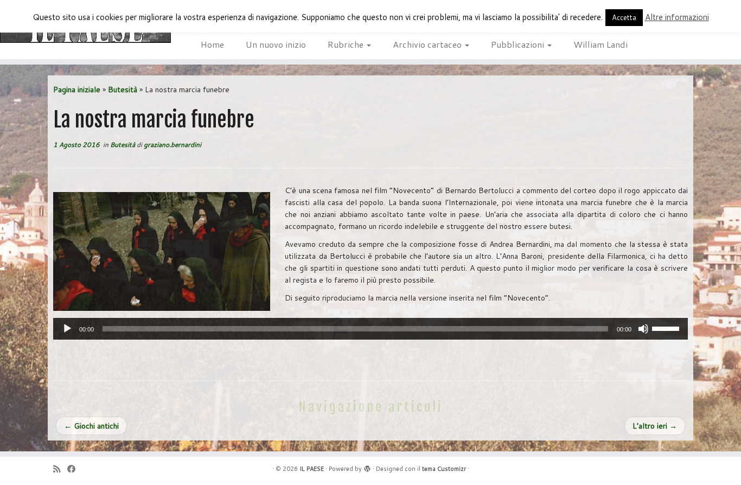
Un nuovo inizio (276, 44)
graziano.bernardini (172, 144)
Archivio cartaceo (428, 44)
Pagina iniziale (76, 89)
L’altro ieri (655, 425)
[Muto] (643, 328)
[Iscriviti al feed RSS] (60, 469)
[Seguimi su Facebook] (74, 469)
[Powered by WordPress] (367, 466)
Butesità (122, 89)
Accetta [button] (624, 17)
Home (212, 44)
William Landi (600, 44)
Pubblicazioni (518, 44)
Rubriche (347, 44)
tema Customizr (444, 468)
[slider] (667, 327)
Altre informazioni (677, 17)
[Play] (67, 328)
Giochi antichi (91, 425)
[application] (370, 329)
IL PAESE (311, 468)
